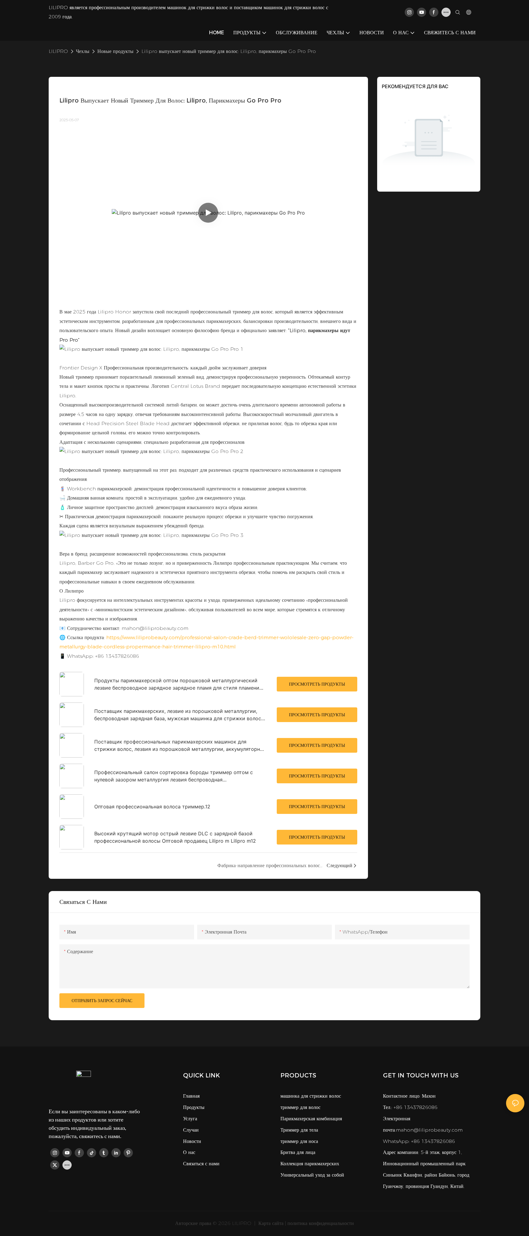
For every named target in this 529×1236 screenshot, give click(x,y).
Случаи (191, 1130)
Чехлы (82, 51)
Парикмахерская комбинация (311, 1119)
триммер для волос (300, 1107)
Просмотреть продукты (317, 684)
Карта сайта (270, 1223)
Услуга (190, 1119)
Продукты (193, 1107)
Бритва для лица (297, 1152)
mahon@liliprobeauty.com (429, 1130)
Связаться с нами (201, 1164)
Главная (191, 1096)
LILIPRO (58, 51)
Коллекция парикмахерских (309, 1164)
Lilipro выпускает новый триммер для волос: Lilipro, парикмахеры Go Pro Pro (228, 51)
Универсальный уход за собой (312, 1175)
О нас (189, 1152)
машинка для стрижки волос (310, 1096)
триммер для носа (299, 1141)
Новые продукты (115, 51)
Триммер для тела (299, 1130)
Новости (192, 1141)
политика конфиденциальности (320, 1223)
